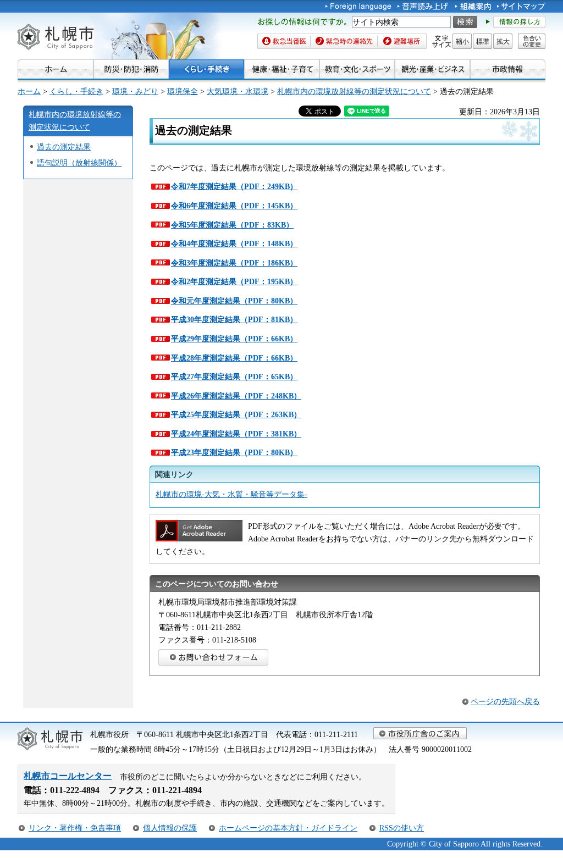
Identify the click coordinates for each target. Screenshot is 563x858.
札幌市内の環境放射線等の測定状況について (354, 91)
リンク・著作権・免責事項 (75, 827)
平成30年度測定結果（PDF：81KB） (234, 319)
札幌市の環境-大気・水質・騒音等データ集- (231, 494)
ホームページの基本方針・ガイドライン (288, 827)
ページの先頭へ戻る (505, 701)
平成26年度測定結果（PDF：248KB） (236, 395)
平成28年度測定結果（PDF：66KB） (234, 357)
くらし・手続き (76, 91)
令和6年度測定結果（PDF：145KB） (234, 205)
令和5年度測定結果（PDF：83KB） (232, 224)
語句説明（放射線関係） (79, 162)
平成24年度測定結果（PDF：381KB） (236, 433)
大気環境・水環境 (237, 91)
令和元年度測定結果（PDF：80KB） (234, 300)
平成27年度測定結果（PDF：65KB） (234, 376)
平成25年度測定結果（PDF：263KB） (236, 414)
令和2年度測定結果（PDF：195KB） (234, 281)
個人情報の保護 (170, 827)
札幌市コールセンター (68, 775)
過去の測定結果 (64, 146)
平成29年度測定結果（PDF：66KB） (234, 338)
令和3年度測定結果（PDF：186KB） (234, 262)
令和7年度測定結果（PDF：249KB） (234, 186)
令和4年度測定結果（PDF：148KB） (234, 243)
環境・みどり (135, 91)
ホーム (29, 91)
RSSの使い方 (401, 827)
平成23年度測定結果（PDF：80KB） (234, 452)
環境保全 (182, 91)
